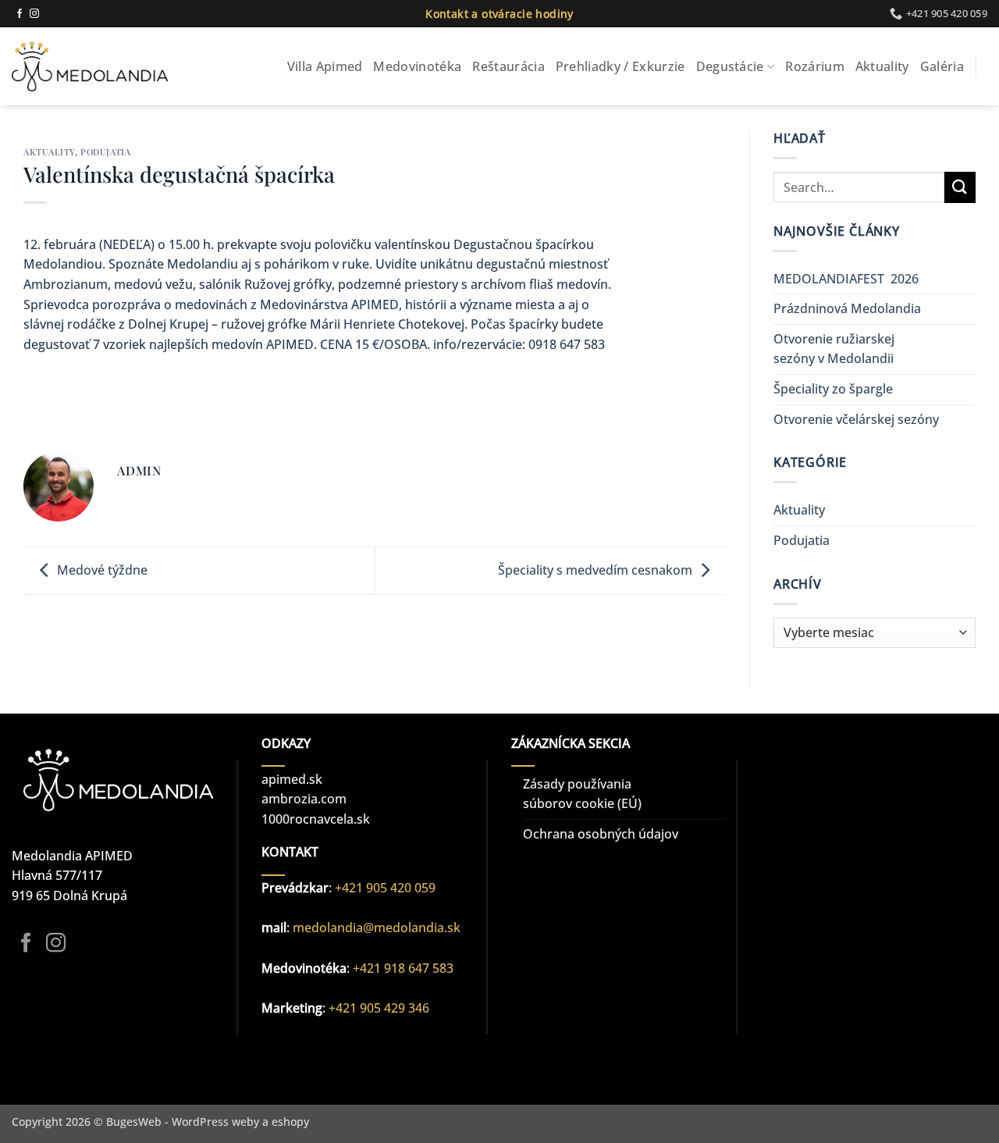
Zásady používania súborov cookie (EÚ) (582, 794)
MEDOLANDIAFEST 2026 (846, 278)
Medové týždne (102, 570)
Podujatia (105, 152)
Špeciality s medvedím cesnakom (595, 570)
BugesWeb (134, 1121)
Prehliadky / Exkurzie (620, 66)
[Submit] (960, 187)
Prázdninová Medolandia (847, 308)
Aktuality (882, 66)
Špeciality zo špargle (833, 388)
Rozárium (814, 66)
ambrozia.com (304, 798)
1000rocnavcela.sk (315, 819)
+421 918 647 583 (403, 968)
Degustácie (730, 66)
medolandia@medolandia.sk (376, 927)
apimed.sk (291, 779)
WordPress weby (215, 1121)
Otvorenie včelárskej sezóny (856, 419)
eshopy (290, 1121)
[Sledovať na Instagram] (34, 14)
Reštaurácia (508, 66)
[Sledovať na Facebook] (19, 14)
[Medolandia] (90, 66)
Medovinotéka (417, 66)
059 (425, 887)
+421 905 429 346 (379, 1008)
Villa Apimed (325, 66)
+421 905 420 (374, 887)
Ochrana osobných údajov (600, 833)
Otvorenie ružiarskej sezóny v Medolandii (833, 349)
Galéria (942, 66)
